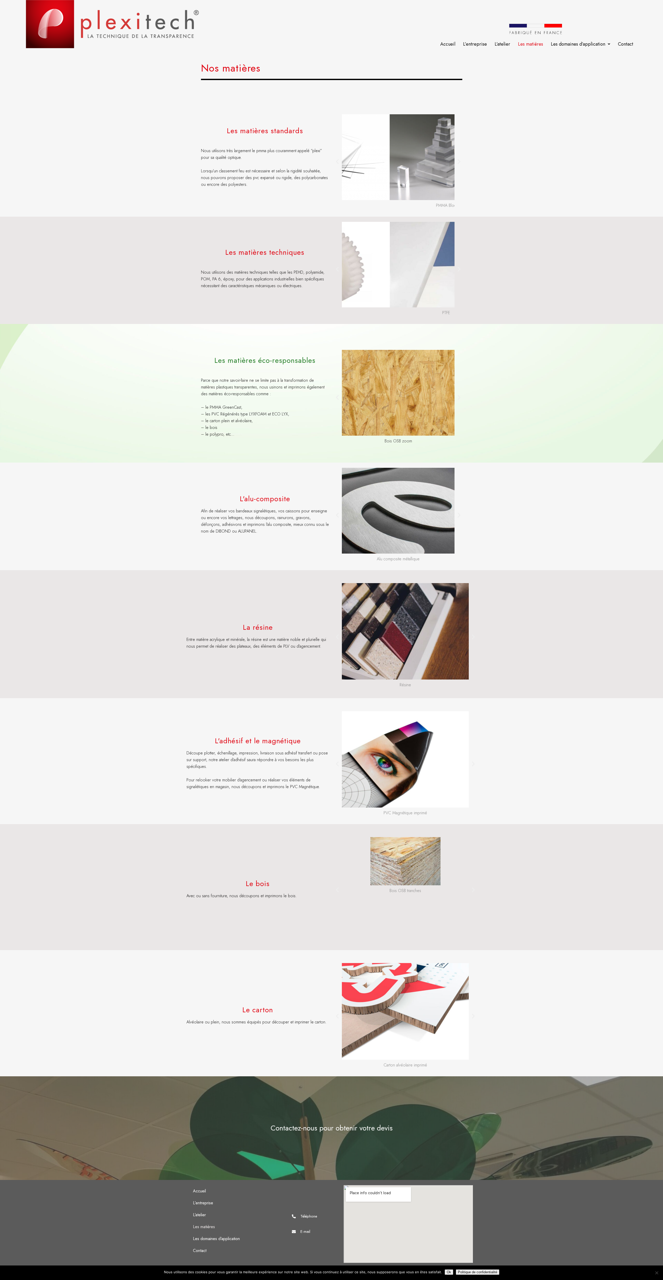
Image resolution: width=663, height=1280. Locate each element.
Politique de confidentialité (477, 1272)
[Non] (656, 1272)
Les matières (530, 44)
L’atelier (502, 44)
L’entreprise (475, 44)
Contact (625, 44)
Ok (449, 1272)
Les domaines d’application (578, 44)
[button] (580, 44)
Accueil (447, 44)
